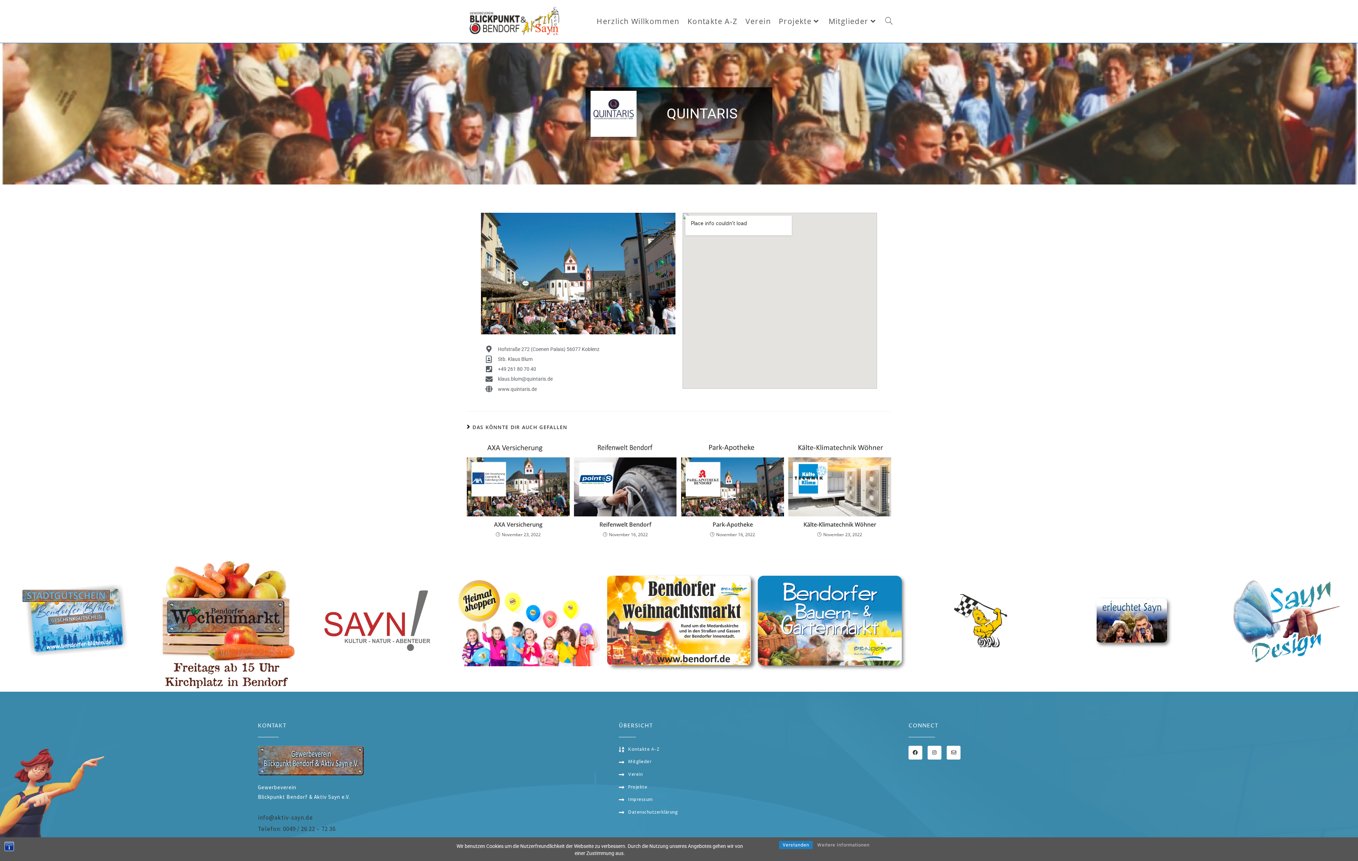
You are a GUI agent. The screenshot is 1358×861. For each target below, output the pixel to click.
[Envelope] (954, 753)
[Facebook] (915, 753)
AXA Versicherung (518, 524)
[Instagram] (934, 753)
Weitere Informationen (843, 845)
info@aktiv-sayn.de (285, 817)
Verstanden (796, 845)
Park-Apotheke (733, 524)
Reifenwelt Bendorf (625, 524)
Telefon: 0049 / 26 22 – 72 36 (297, 829)
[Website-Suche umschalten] (888, 21)
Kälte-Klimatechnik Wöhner (839, 524)
